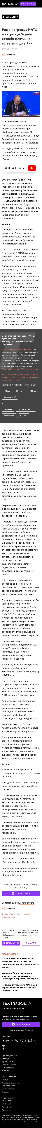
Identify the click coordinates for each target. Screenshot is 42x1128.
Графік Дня (6, 1104)
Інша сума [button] (8, 397)
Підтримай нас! (8, 1098)
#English (5, 1071)
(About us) (13, 1056)
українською (20, 1119)
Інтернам (5, 1092)
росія (20, 914)
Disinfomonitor (8, 1089)
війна (5, 914)
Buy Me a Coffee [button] (26, 409)
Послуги (5, 1080)
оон (14, 917)
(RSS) (9, 1059)
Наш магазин (7, 1101)
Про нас (5, 1056)
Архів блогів (7, 1107)
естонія (6, 917)
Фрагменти (6, 1062)
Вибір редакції (8, 1068)
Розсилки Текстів (9, 1065)
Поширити (10, 55)
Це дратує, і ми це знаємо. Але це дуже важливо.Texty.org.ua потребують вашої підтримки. (18, 340)
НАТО (13, 914)
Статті (4, 1059)
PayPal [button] (23, 415)
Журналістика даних (10, 1077)
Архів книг (6, 1110)
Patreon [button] (8, 409)
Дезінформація (8, 1086)
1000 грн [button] (32, 391)
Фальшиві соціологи (10, 1083)
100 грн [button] (7, 391)
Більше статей (10, 954)
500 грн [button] (19, 391)
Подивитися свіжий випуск (21, 1030)
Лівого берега (26, 902)
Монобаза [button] (9, 415)
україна (28, 914)
